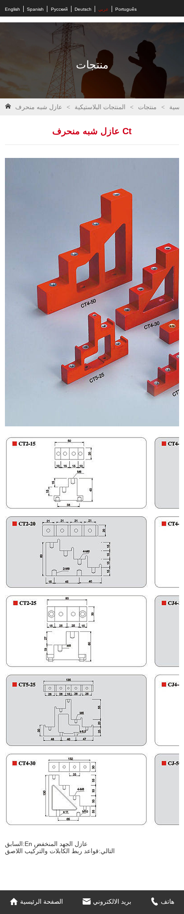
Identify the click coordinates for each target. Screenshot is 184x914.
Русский (59, 9)
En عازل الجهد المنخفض (56, 843)
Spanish (35, 9)
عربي (103, 9)
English (12, 9)
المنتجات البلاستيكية (100, 107)
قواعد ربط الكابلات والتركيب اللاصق (52, 850)
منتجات (147, 107)
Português (126, 9)
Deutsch (83, 9)
